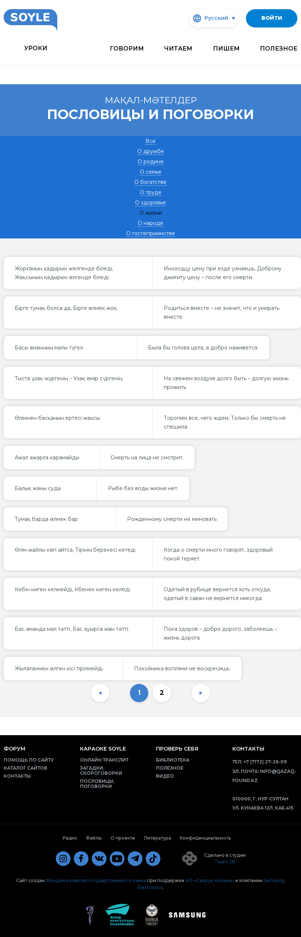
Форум (14, 748)
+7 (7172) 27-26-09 (265, 761)
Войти (271, 18)
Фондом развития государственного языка (96, 880)
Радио (70, 838)
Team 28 (224, 861)
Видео (165, 776)
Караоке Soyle (103, 748)
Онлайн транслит (104, 760)
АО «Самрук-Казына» (209, 880)
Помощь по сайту (29, 760)
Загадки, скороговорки (101, 770)
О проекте (122, 838)
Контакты (17, 776)
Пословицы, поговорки (97, 783)
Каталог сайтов (25, 768)
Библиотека (172, 760)
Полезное (278, 48)
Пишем (226, 48)
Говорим (127, 48)
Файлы (94, 838)
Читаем (178, 48)
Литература (157, 838)
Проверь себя (177, 748)
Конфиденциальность (205, 838)
